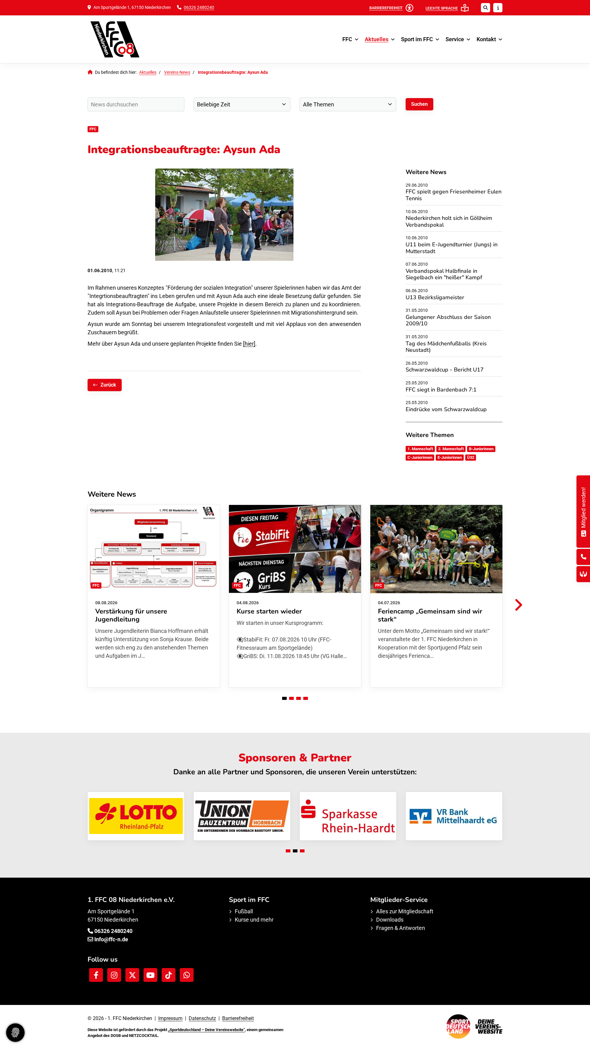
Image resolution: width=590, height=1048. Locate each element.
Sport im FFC (417, 39)
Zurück (108, 385)
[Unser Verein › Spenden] (583, 574)
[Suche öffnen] (485, 7)
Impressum (170, 1018)
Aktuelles (376, 39)
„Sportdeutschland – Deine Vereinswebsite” (206, 1029)
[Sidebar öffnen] (497, 7)
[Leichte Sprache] (465, 8)
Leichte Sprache (442, 8)
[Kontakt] (583, 557)
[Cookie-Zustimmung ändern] (15, 1032)
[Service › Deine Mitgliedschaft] (583, 532)
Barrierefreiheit (238, 1018)
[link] (153, 596)
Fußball (244, 911)
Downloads (389, 919)
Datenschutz (202, 1018)
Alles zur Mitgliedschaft (404, 911)
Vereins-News (177, 72)
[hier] (249, 343)
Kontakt (486, 39)
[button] (284, 698)
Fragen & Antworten (400, 928)
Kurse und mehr (254, 919)
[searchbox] (136, 104)
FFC (347, 39)
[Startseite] (134, 39)
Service (455, 39)
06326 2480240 (199, 7)
